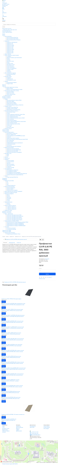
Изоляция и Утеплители (6, 212)
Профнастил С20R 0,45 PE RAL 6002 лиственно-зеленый (12, 351)
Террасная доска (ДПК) (6, 231)
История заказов (47, 427)
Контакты (4, 6)
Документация (5, 5)
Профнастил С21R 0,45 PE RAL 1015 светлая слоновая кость (13, 414)
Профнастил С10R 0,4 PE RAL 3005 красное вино (11, 357)
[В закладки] (40, 240)
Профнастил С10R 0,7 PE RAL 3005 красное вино (11, 334)
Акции (3, 426)
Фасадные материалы (6, 97)
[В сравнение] (43, 240)
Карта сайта (32, 427)
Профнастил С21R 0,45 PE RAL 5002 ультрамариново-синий (13, 304)
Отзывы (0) (19, 242)
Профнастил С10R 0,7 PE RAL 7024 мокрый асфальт (11, 298)
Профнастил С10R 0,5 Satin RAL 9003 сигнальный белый (12, 339)
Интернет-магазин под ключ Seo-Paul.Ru (10, 463)
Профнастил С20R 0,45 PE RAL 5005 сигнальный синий (12, 322)
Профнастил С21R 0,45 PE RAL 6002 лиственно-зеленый (12, 363)
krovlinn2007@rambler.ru (6, 31)
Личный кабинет (47, 426)
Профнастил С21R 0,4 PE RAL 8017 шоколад (10, 380)
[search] (3, 27)
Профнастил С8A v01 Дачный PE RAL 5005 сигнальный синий (13, 369)
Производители (33, 426)
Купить (47, 274)
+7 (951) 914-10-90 (5, 29)
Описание (5, 242)
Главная (3, 236)
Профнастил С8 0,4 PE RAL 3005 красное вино (10, 392)
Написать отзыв (42, 278)
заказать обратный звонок (7, 32)
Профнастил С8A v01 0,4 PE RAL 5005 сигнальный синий (12, 328)
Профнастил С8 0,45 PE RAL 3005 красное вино (11, 398)
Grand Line (47, 258)
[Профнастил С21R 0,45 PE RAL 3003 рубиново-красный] (21, 239)
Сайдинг (17, 429)
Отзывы (50, 277)
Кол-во (40, 268)
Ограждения (4, 179)
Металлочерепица (19, 427)
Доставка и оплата (5, 4)
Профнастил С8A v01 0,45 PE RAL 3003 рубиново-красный (13, 316)
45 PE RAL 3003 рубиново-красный (19, 282)
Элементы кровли (5, 130)
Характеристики (12, 242)
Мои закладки (46, 428)
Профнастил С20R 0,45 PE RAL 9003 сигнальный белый (12, 375)
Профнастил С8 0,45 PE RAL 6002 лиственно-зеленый (12, 386)
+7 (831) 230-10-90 (13, 29)
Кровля (3, 35)
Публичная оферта (5, 430)
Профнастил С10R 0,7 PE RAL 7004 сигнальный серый (12, 310)
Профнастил (12, 236)
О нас (3, 1)
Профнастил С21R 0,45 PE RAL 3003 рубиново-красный (31, 236)
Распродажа (4, 2)
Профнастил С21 (18, 236)
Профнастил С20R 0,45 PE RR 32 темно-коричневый (11, 345)
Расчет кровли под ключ (6, 28)
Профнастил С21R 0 (8, 282)
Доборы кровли (19, 430)
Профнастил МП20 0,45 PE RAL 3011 (8, 420)
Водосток (4, 86)
